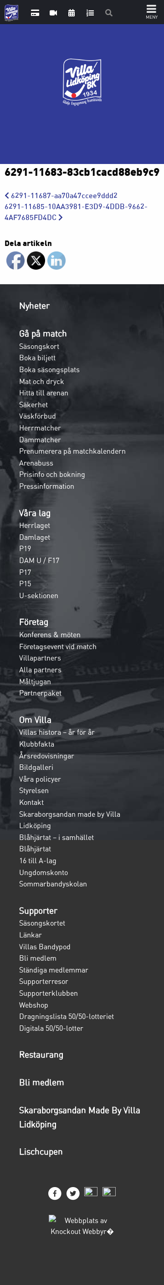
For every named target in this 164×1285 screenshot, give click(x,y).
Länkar (30, 934)
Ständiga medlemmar (53, 969)
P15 (25, 583)
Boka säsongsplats (49, 369)
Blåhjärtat (35, 848)
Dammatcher (40, 439)
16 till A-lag (37, 860)
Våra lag (35, 512)
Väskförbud (37, 415)
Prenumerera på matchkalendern (72, 451)
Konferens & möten (50, 634)
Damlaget (34, 537)
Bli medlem (37, 957)
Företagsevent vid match (58, 646)
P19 (25, 548)
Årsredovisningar (46, 755)
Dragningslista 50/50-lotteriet (66, 1016)
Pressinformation (46, 486)
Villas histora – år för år (57, 732)
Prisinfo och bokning (52, 474)
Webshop (33, 1004)
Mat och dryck (41, 381)
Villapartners (40, 657)
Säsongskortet (42, 922)
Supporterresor (43, 981)
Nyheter (34, 305)
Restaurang (41, 1054)
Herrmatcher (40, 427)
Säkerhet (33, 404)
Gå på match (43, 333)
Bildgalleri (36, 767)
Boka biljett (37, 357)
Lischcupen (41, 1151)
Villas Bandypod (45, 946)
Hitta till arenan (43, 392)
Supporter (38, 910)
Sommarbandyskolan (53, 883)
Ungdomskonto (43, 872)
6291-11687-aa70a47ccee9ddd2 (63, 195)
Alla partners (40, 669)
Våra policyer (40, 778)
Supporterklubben (48, 993)
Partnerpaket (40, 692)
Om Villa (35, 719)
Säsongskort (39, 346)
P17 (25, 572)
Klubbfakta (36, 743)
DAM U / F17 (39, 560)
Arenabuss (36, 462)
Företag (33, 621)
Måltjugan (35, 681)
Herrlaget (34, 525)
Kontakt (31, 802)
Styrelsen (34, 790)
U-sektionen (38, 595)
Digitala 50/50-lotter (51, 1028)
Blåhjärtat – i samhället (56, 837)
